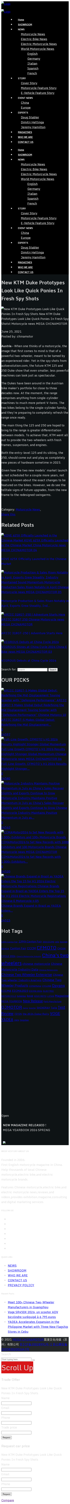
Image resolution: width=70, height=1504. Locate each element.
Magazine (62, 995)
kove (30, 995)
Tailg (54, 1007)
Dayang (58, 985)
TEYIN (18, 1014)
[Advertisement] (35, 1070)
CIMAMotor (35, 986)
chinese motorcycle (36, 963)
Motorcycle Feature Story (38, 87)
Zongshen (24, 1020)
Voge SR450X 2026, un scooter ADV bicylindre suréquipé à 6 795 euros (33, 1314)
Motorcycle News (33, 34)
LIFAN (50, 996)
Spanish (32, 68)
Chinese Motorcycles (48, 969)
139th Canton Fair (30, 941)
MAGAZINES (25, 132)
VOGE (55, 1013)
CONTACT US (25, 142)
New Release (33, 1001)
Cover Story (29, 83)
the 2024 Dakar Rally (36, 1014)
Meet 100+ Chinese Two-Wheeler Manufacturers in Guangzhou (31, 1305)
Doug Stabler (30, 117)
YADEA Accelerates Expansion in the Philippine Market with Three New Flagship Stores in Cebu (38, 1326)
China (25, 102)
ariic (57, 941)
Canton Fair (18, 948)
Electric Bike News (34, 39)
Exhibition (21, 996)
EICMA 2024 (35, 991)
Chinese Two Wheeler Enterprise (26, 974)
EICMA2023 (20, 991)
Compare (7, 1500)
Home (21, 20)
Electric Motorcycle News (39, 43)
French (32, 73)
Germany (33, 58)
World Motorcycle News (37, 48)
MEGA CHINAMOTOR (28, 1339)
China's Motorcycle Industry (28, 956)
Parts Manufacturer (53, 1001)
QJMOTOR (11, 1007)
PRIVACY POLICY (21, 1285)
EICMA (6, 990)
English (32, 53)
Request (6, 1437)
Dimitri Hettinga (32, 122)
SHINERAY (43, 1007)
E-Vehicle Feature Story (37, 92)
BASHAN (63, 941)
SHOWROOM (25, 24)
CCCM (31, 948)
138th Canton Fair (9, 941)
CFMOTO (46, 947)
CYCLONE (46, 986)
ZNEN (16, 1020)
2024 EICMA (48, 941)
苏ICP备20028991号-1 (36, 1344)
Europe (26, 107)
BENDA (5, 948)
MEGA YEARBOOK (11, 1001)
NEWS (12, 1265)
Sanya (25, 1007)
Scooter (32, 1007)
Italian (32, 63)
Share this (8, 514)
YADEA (7, 1019)
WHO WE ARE (25, 137)
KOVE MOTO (40, 996)
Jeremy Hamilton (33, 127)
